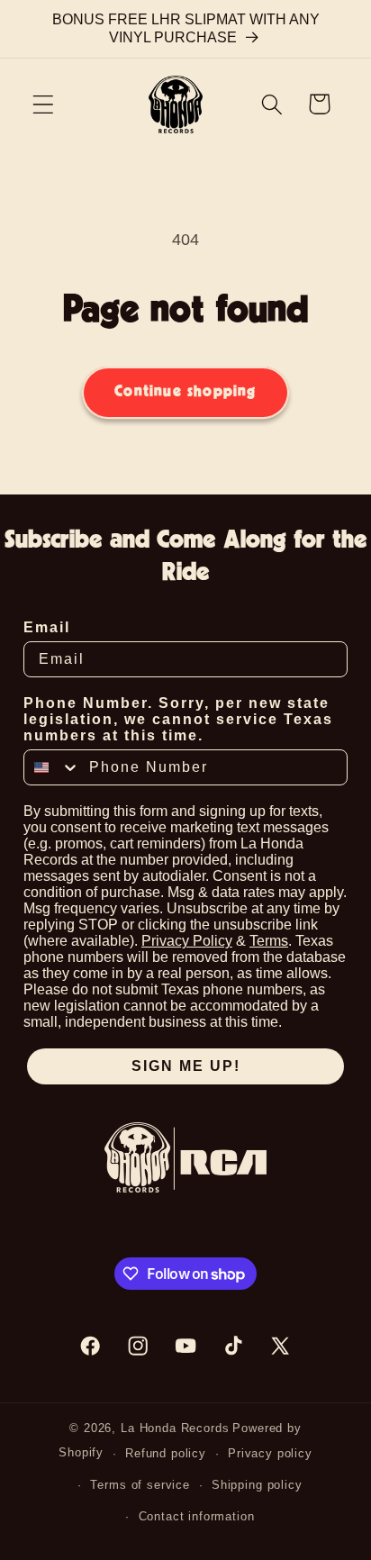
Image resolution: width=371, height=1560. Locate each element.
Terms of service (139, 1485)
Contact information (197, 1516)
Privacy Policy (186, 940)
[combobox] (52, 767)
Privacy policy (270, 1453)
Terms (268, 940)
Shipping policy (257, 1485)
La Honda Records (175, 1428)
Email (46, 627)
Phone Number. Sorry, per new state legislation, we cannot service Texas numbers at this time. (178, 719)
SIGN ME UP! (185, 1066)
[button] (44, 104)
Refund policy (165, 1453)
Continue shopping (185, 392)
